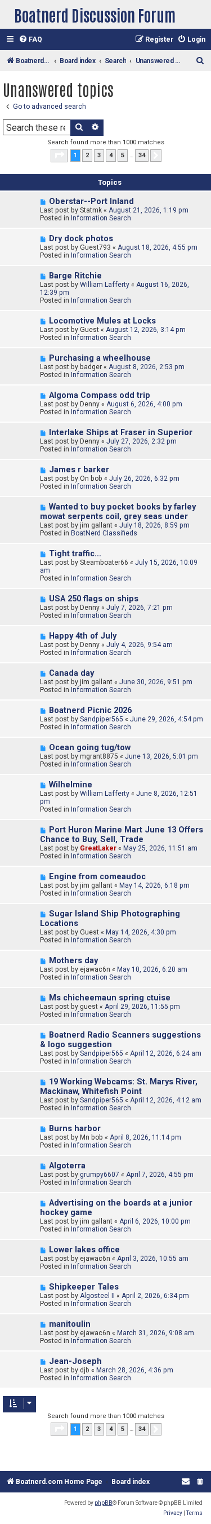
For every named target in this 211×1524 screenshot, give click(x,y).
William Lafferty (104, 285)
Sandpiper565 (101, 719)
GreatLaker (98, 848)
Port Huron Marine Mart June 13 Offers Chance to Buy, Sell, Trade (121, 834)
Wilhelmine (70, 785)
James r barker (79, 470)
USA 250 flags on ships (93, 599)
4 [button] (111, 155)
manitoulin (70, 1324)
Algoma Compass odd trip (99, 395)
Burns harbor (75, 1128)
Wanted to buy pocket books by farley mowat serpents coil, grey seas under (118, 511)
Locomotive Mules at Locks (102, 321)
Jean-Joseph (75, 1361)
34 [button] (141, 155)
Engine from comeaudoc (97, 876)
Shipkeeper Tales (84, 1287)
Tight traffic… (75, 554)
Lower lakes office (84, 1250)
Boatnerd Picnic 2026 (90, 710)
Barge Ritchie (75, 276)
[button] (59, 155)
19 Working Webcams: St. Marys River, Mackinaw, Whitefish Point (118, 1086)
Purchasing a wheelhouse (100, 358)
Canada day (71, 673)
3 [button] (99, 155)
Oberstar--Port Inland (91, 201)
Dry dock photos (81, 238)
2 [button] (87, 155)
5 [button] (122, 155)
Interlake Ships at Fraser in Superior (120, 432)
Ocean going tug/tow (90, 747)
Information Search (101, 218)
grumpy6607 (99, 1175)
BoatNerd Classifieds (104, 533)
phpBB (104, 1503)
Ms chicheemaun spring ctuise (109, 998)
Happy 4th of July (82, 636)
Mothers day (73, 960)
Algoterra (67, 1166)
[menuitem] (30, 39)
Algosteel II (97, 1296)
